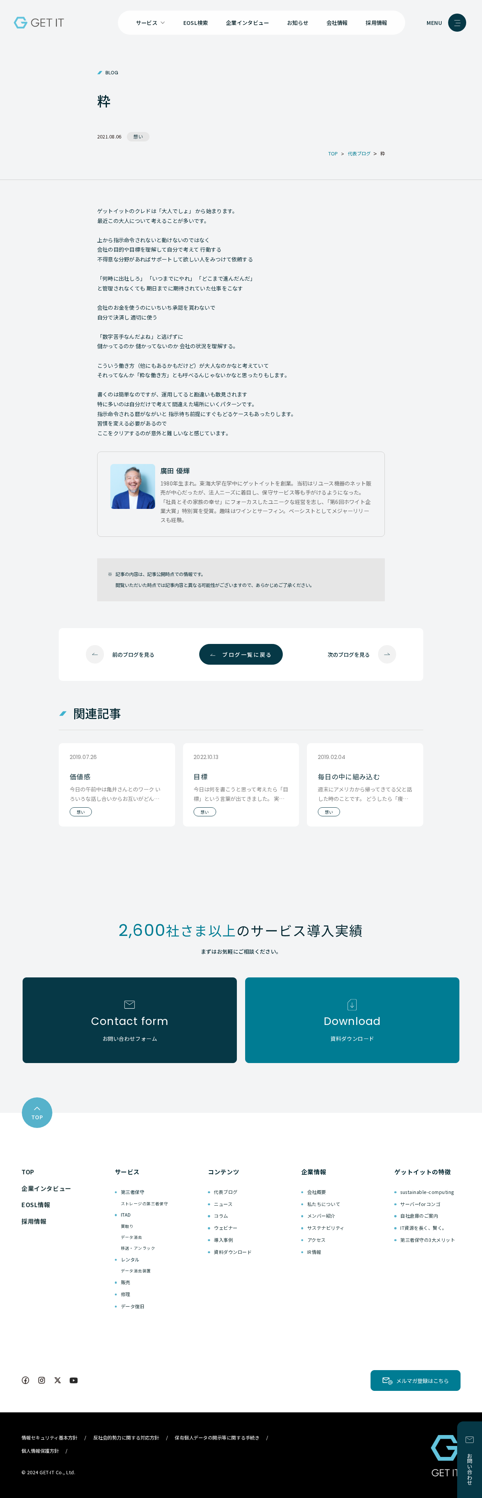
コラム (221, 1215)
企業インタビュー (247, 22)
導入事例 (223, 1240)
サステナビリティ (326, 1228)
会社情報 (337, 22)
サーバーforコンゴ (420, 1204)
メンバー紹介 (321, 1215)
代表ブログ (226, 1192)
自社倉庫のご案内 (419, 1215)
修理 (125, 1294)
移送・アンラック (138, 1248)
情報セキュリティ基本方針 (49, 1437)
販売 (125, 1282)
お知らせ (297, 22)
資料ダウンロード (233, 1252)
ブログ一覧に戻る (247, 654)
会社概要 (316, 1192)
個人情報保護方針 (40, 1450)
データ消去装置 (136, 1271)
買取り (127, 1226)
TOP (27, 1171)
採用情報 (376, 22)
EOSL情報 (35, 1204)
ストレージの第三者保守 (144, 1203)
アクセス (316, 1240)
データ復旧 (133, 1306)
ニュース (223, 1204)
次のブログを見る (349, 654)
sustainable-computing (427, 1192)
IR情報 (314, 1252)
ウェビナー (226, 1228)
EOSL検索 (195, 22)
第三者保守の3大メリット (427, 1240)
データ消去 (131, 1237)
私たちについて (323, 1204)
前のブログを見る (133, 654)
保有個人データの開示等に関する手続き (217, 1437)
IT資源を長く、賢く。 (423, 1228)
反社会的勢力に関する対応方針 (126, 1437)
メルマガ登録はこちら (422, 1380)
